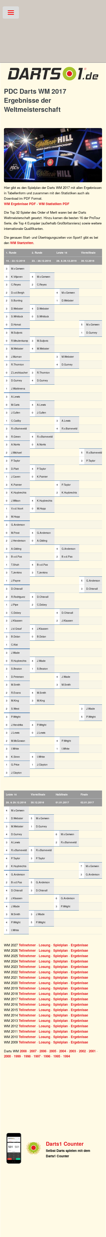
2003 (72, 1051)
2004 (62, 1051)
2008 (23, 1051)
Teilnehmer (27, 945)
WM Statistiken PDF (54, 203)
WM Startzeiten (21, 242)
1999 (17, 1056)
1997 (37, 1056)
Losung (44, 945)
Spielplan (60, 945)
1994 (66, 1056)
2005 (52, 1051)
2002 (82, 1051)
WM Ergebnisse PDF (20, 203)
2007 (33, 1051)
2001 (92, 1051)
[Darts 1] (53, 81)
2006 (42, 1051)
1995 (56, 1056)
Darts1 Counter (65, 1143)
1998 (27, 1056)
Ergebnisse (79, 945)
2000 (7, 1056)
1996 (46, 1056)
